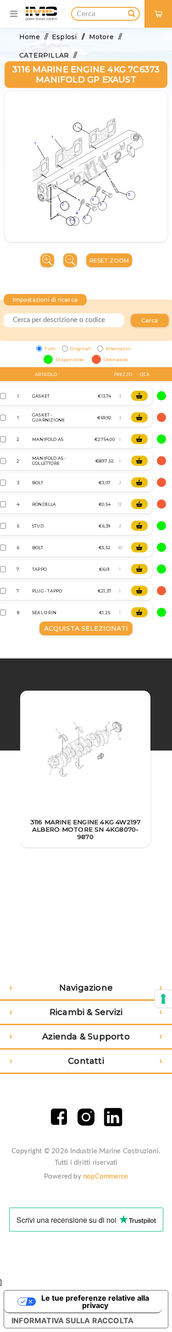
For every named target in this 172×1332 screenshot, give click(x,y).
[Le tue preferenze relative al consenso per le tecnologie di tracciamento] (163, 999)
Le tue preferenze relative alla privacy (95, 1301)
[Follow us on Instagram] (86, 1117)
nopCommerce (105, 1176)
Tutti (49, 349)
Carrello (162, 7)
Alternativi (118, 349)
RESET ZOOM (109, 260)
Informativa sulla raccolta (72, 1320)
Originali (80, 349)
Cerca (149, 320)
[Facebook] (59, 1117)
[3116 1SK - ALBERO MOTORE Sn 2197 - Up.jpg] (85, 751)
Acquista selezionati (86, 628)
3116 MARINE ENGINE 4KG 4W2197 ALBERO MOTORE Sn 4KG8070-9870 (85, 829)
